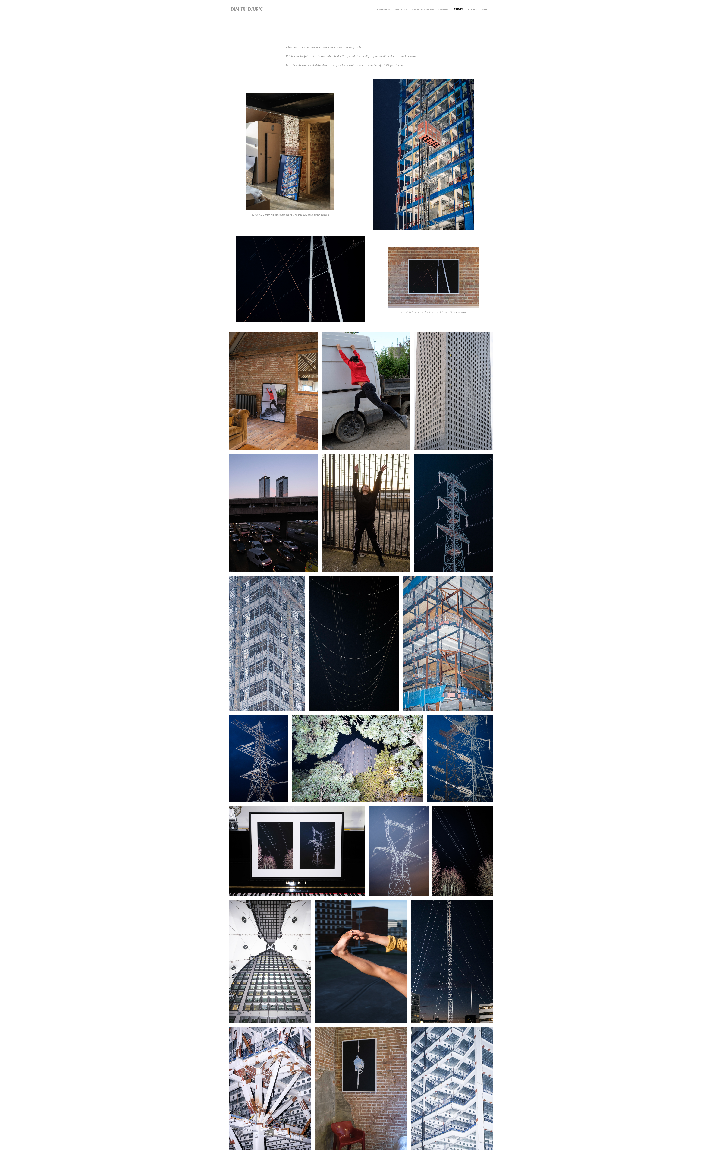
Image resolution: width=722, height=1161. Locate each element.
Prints (458, 9)
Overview (383, 9)
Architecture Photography (430, 9)
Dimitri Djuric (246, 9)
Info (485, 9)
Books (472, 9)
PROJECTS (401, 9)
